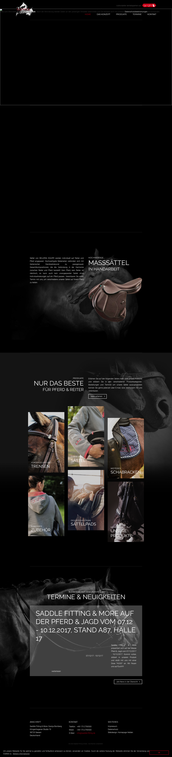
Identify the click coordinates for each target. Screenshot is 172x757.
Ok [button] (159, 752)
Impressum (112, 726)
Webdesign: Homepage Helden (120, 732)
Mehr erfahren (96, 396)
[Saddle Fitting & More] (44, 9)
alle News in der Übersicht (127, 682)
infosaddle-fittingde (86, 733)
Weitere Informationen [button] (21, 754)
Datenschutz (113, 729)
